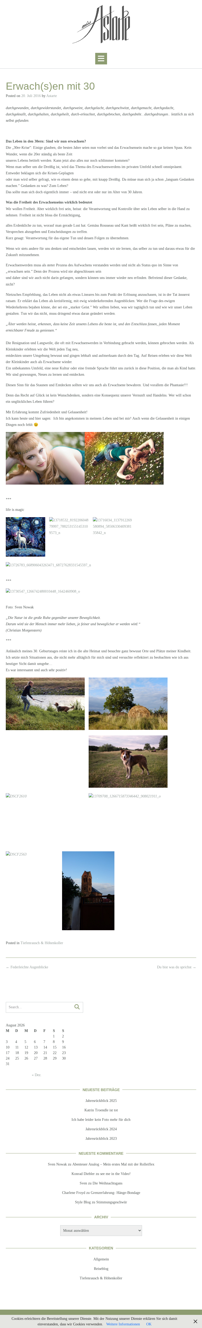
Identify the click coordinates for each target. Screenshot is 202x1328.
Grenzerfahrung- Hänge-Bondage (115, 1193)
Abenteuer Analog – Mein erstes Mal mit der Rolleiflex (113, 1164)
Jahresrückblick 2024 (101, 1129)
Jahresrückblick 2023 (101, 1139)
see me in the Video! (115, 1174)
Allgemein (101, 1259)
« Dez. (37, 1075)
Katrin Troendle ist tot (101, 1110)
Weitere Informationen (123, 1324)
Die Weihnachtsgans (107, 1183)
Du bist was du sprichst (176, 967)
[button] (101, 58)
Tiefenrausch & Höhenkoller (42, 943)
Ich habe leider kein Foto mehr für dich (101, 1120)
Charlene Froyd (73, 1193)
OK (149, 1324)
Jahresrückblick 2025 (101, 1101)
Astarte (51, 96)
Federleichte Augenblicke (27, 967)
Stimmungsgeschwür (111, 1202)
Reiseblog (101, 1269)
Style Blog (83, 1202)
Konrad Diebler (83, 1174)
